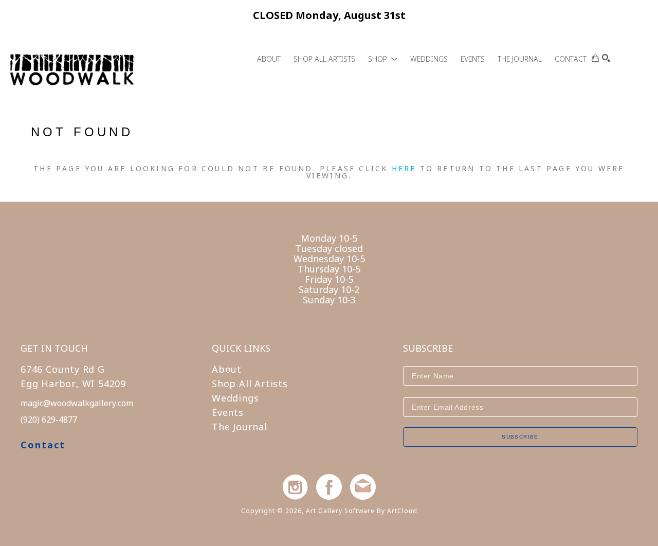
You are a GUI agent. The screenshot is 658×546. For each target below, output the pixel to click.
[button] (382, 59)
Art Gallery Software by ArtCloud (361, 510)
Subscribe (520, 437)
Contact (43, 445)
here (404, 168)
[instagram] (295, 487)
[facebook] (329, 487)
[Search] (606, 58)
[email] (363, 487)
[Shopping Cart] (595, 58)
